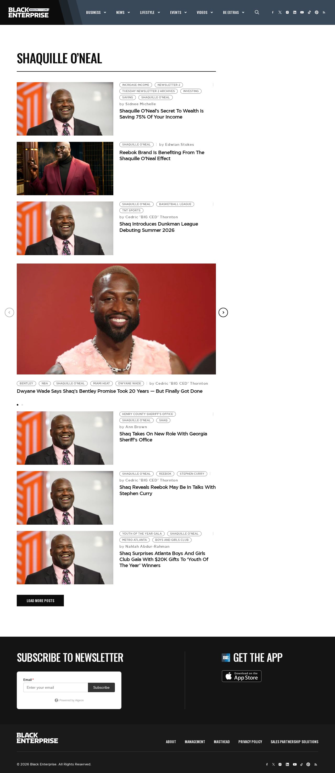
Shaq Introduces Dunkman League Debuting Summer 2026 (158, 227)
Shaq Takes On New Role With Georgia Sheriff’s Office (163, 436)
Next (223, 312)
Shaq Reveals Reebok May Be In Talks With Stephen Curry (167, 490)
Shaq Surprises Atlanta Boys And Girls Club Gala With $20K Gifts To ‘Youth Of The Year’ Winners (163, 559)
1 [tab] (17, 405)
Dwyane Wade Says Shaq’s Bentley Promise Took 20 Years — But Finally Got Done (109, 391)
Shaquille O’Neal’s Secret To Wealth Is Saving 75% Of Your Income (161, 114)
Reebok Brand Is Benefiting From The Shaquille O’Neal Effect (161, 155)
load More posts (40, 600)
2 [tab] (22, 405)
